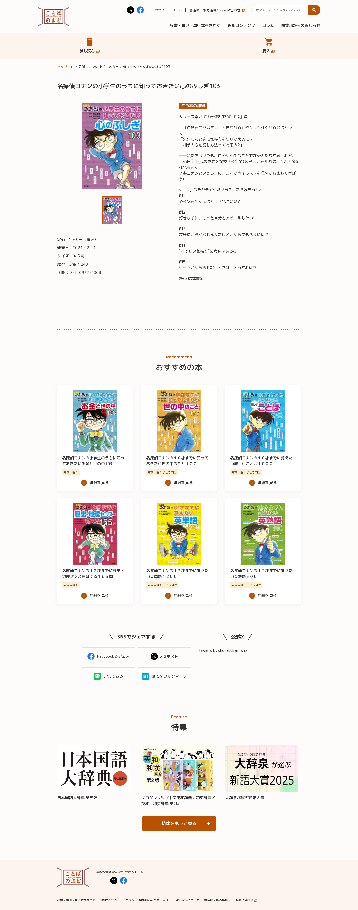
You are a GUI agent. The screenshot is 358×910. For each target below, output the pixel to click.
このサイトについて (166, 10)
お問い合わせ (230, 10)
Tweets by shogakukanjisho (222, 650)
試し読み (87, 51)
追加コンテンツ (241, 25)
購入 (266, 51)
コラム (268, 25)
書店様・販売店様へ (204, 10)
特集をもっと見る (179, 823)
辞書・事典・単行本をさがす (195, 25)
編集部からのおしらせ (300, 25)
